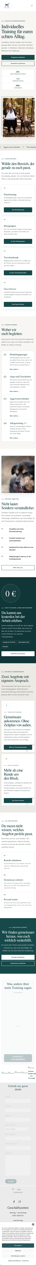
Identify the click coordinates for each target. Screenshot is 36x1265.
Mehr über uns (18, 567)
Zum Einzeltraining (18, 209)
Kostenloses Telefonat (18, 963)
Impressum (25, 1260)
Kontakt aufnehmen (18, 957)
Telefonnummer (12, 1144)
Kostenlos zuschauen (18, 63)
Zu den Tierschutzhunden (18, 272)
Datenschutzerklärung (14, 1260)
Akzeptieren (18, 1245)
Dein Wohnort (10, 1134)
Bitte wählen (10, 1125)
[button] (33, 1224)
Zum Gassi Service (18, 304)
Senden (11, 1181)
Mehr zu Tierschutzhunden (18, 747)
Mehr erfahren (14, 369)
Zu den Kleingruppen (18, 241)
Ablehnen (18, 1250)
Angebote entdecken (18, 57)
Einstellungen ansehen (18, 1256)
